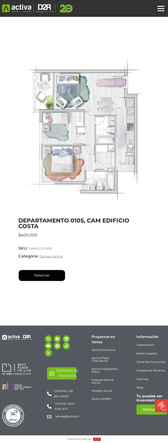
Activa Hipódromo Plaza (105, 370)
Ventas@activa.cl (67, 416)
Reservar (41, 275)
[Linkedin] (66, 338)
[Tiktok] (66, 345)
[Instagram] (48, 338)
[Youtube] (48, 345)
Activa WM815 (101, 399)
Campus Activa (51, 256)
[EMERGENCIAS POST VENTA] (52, 373)
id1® (97, 439)
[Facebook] (57, 338)
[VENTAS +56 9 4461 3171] (49, 406)
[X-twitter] (48, 352)
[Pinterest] (57, 345)
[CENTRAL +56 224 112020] (49, 393)
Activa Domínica (103, 350)
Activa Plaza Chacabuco (100, 359)
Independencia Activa (103, 381)
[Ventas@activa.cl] (49, 416)
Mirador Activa (102, 390)
